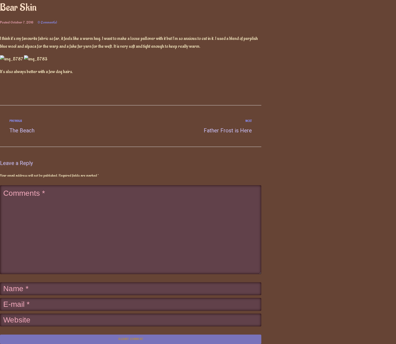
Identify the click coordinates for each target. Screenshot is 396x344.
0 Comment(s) (47, 22)
